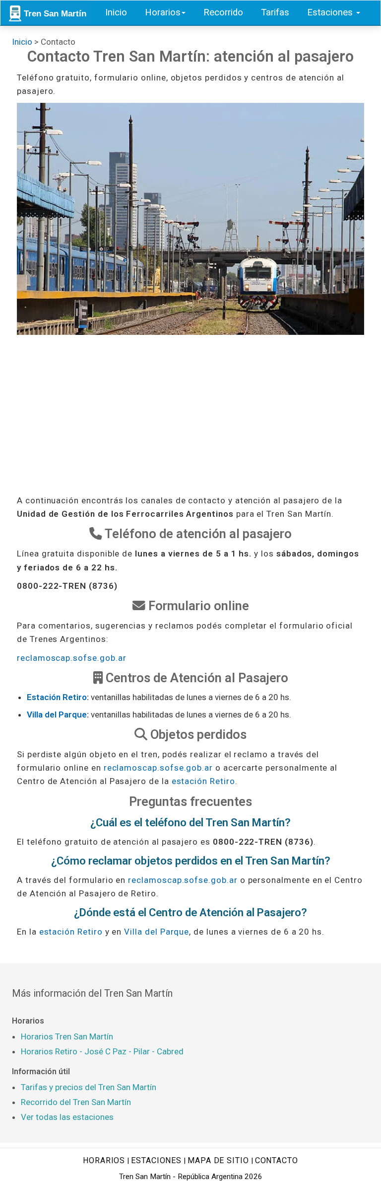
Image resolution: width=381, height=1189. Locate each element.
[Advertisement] (190, 414)
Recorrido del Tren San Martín (76, 1102)
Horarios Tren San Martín (67, 1036)
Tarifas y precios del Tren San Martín (88, 1087)
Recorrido (223, 12)
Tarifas (275, 12)
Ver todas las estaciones (67, 1117)
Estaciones (331, 12)
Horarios (163, 12)
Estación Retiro (57, 697)
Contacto (276, 1160)
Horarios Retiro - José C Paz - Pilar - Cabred (102, 1051)
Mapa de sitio (218, 1160)
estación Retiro (203, 781)
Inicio (116, 12)
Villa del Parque (57, 714)
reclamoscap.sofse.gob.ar (71, 658)
